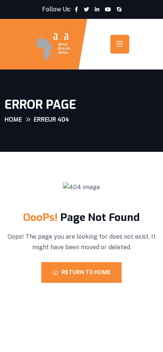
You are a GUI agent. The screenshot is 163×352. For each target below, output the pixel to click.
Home (13, 120)
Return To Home (86, 272)
